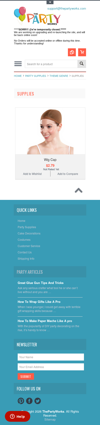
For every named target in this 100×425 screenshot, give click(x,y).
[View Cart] (82, 52)
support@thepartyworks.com (66, 8)
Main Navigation (18, 64)
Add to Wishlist (32, 174)
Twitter (37, 401)
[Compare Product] (72, 52)
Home (18, 76)
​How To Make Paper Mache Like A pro (45, 321)
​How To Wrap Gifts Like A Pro (39, 302)
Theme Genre (59, 76)
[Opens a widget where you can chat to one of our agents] (17, 417)
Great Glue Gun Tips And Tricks (40, 283)
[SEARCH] (81, 64)
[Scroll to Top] (80, 191)
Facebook (29, 401)
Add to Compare (67, 174)
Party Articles (30, 272)
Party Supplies (35, 76)
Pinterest (21, 401)
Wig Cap (50, 159)
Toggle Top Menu (50, 2)
